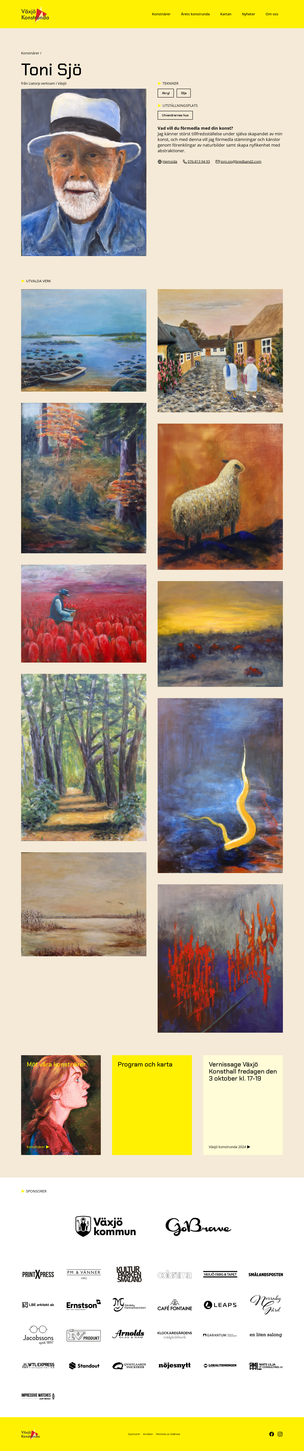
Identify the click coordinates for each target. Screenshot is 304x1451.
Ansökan (148, 1434)
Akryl (166, 93)
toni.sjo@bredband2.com (240, 161)
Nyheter (248, 14)
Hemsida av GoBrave (168, 1434)
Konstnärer (161, 14)
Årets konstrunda (195, 14)
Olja (183, 93)
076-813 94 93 (199, 161)
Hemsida (170, 161)
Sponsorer (134, 1434)
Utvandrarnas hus (175, 115)
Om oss (272, 14)
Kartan (225, 14)
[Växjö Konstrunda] (35, 14)
